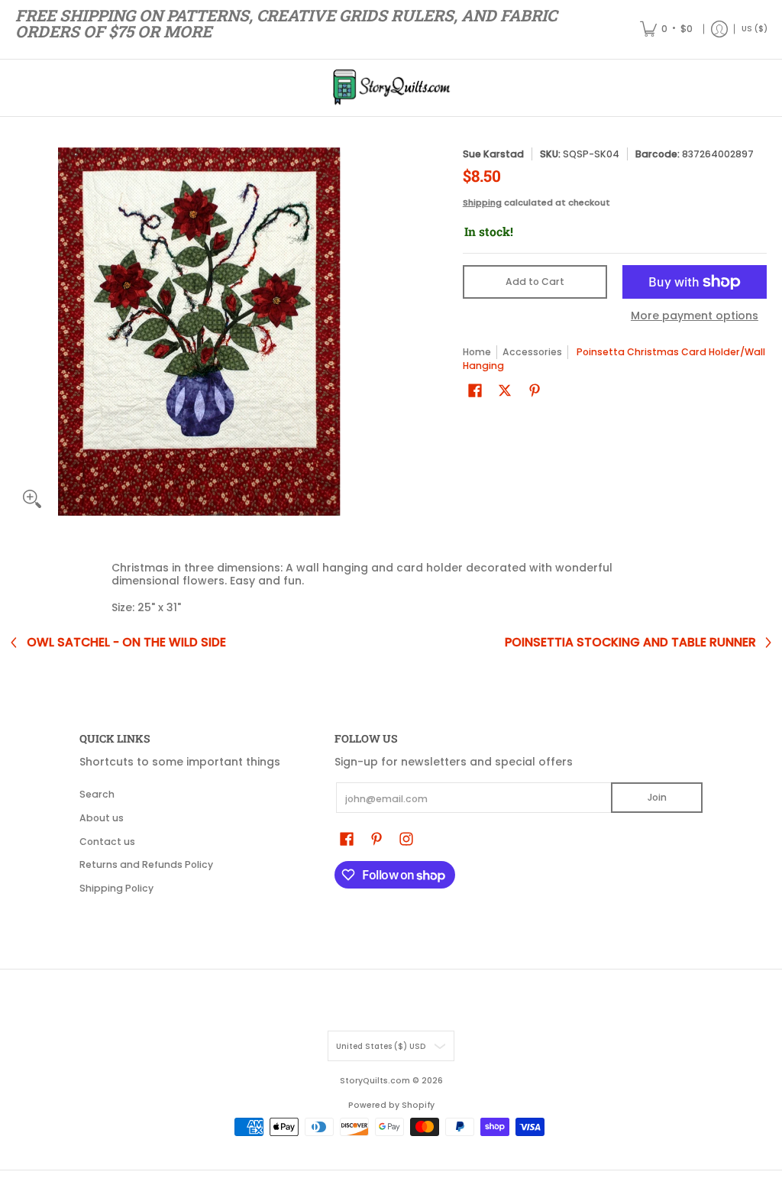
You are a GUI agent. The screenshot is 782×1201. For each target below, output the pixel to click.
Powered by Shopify (391, 1105)
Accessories (532, 351)
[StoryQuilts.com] (391, 88)
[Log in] (719, 29)
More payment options (694, 316)
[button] (475, 390)
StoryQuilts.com (375, 1080)
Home (477, 351)
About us (101, 817)
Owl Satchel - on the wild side (126, 642)
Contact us (107, 841)
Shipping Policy (116, 888)
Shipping (482, 202)
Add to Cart (535, 281)
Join (657, 797)
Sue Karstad (493, 153)
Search (97, 794)
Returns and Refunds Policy (146, 864)
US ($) (754, 28)
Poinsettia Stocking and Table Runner (630, 642)
